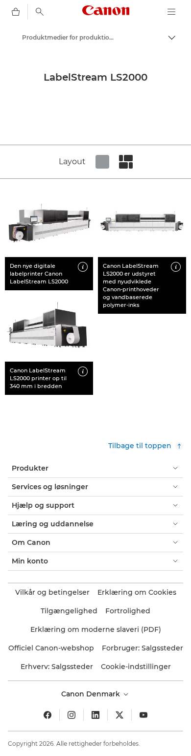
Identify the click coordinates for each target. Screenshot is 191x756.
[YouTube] (143, 715)
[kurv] (16, 12)
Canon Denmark (91, 694)
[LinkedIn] (95, 715)
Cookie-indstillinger (136, 666)
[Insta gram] (71, 715)
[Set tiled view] (102, 162)
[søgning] (40, 12)
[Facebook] (47, 715)
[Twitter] (119, 715)
